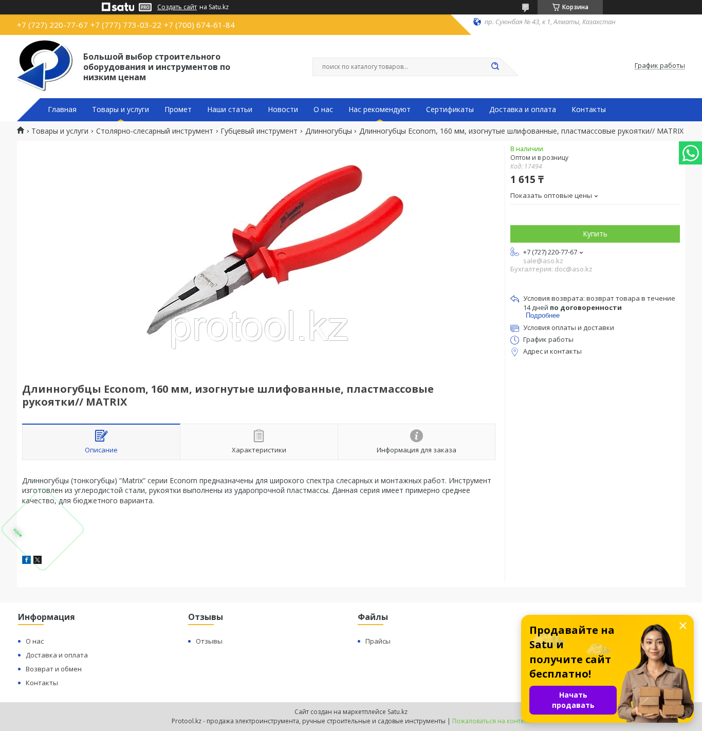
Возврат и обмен (54, 668)
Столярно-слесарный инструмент (154, 131)
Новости (283, 109)
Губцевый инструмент (259, 131)
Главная (62, 109)
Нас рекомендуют (379, 109)
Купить (595, 234)
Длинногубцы (328, 131)
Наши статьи (229, 109)
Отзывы (209, 641)
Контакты (588, 109)
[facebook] (26, 561)
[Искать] (495, 67)
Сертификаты (450, 109)
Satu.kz (397, 711)
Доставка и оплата (522, 109)
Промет (178, 109)
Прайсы (378, 641)
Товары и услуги (120, 109)
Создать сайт (177, 7)
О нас (323, 109)
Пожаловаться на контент (491, 721)
